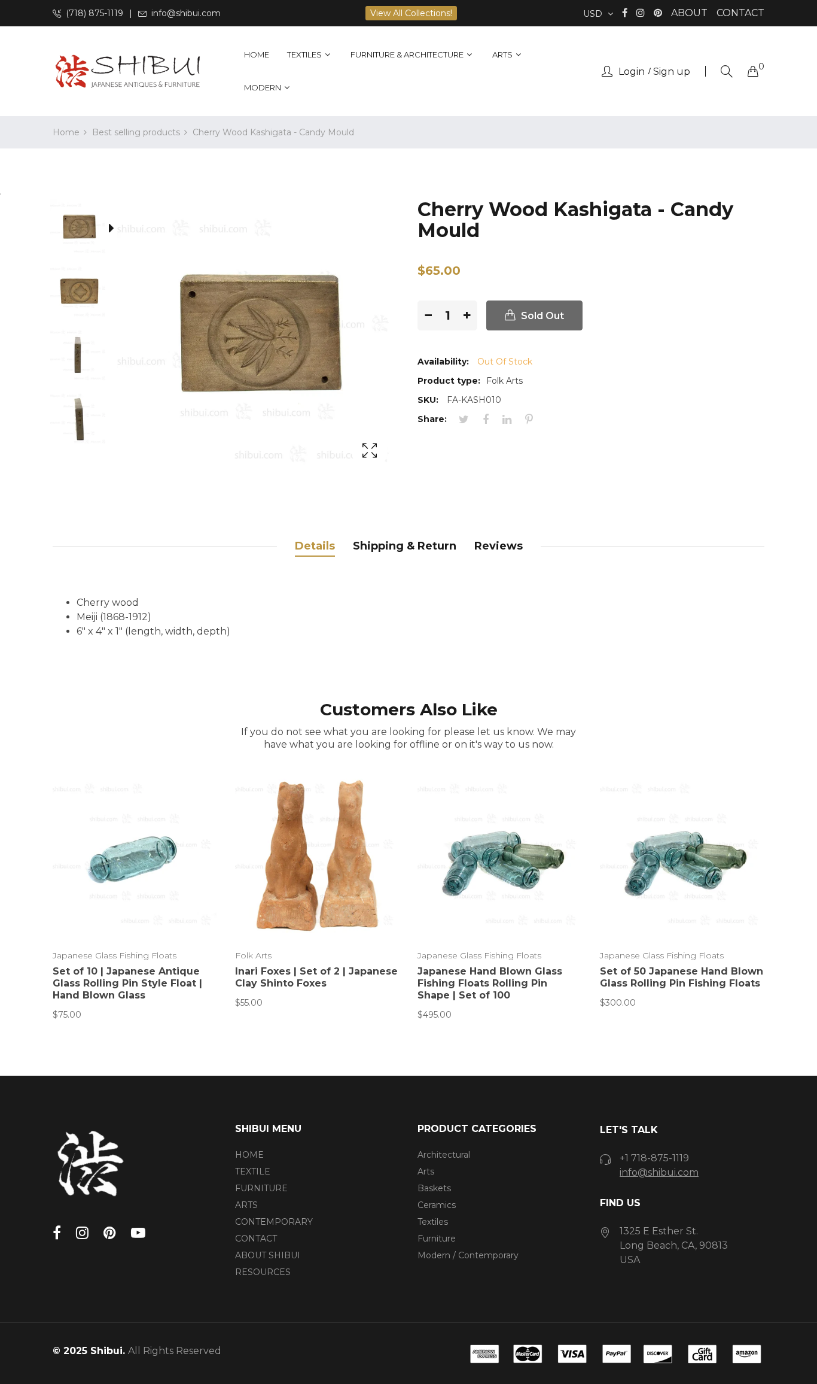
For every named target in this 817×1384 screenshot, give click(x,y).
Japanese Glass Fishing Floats (114, 955)
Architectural (443, 1154)
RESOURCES (263, 1272)
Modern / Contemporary (468, 1255)
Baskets (434, 1188)
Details (315, 546)
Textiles (432, 1221)
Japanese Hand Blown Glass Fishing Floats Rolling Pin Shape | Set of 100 (489, 983)
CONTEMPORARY (274, 1221)
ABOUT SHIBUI (267, 1255)
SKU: (427, 399)
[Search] (727, 71)
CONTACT (740, 13)
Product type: (448, 380)
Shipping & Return (404, 546)
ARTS (246, 1205)
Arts (425, 1171)
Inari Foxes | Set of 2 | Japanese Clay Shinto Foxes (316, 977)
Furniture (436, 1238)
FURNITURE (261, 1188)
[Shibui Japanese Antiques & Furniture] (127, 71)
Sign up (671, 72)
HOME (249, 1154)
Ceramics (436, 1205)
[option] (85, 230)
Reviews (498, 546)
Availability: (443, 361)
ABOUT (689, 13)
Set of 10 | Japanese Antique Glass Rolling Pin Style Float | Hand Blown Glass (127, 983)
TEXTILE (252, 1171)
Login (631, 72)
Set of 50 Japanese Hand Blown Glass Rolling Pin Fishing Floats (681, 977)
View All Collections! (411, 13)
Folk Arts (253, 955)
